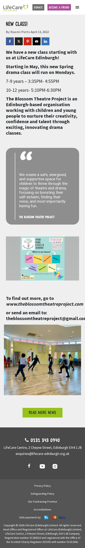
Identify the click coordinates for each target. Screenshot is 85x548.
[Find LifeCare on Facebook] (30, 466)
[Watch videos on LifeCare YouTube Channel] (42, 466)
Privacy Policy (42, 486)
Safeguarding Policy (42, 493)
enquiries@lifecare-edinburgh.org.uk (42, 453)
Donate (38, 7)
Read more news (42, 412)
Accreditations (42, 509)
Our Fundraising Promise (42, 501)
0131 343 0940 (44, 440)
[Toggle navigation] (77, 7)
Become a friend (59, 7)
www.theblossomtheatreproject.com (44, 304)
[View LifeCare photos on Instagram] (55, 466)
